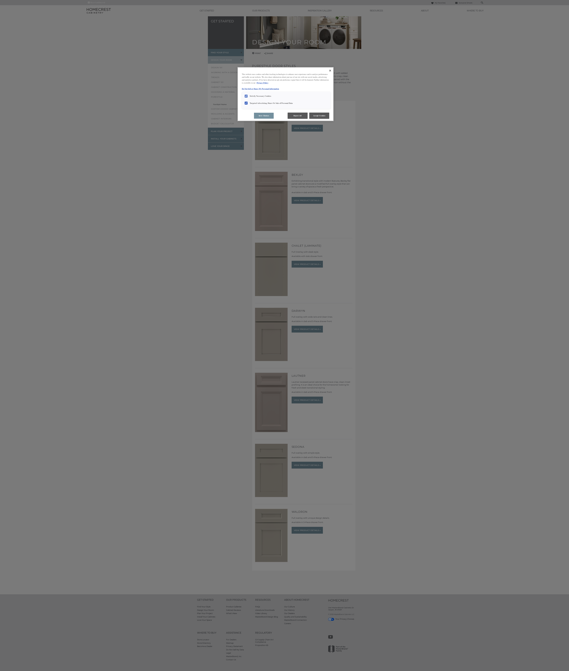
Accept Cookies (319, 115)
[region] (285, 94)
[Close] (330, 70)
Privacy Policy (262, 82)
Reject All (298, 115)
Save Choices (264, 115)
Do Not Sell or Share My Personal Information (260, 88)
